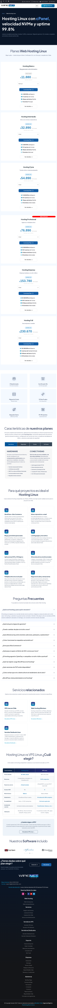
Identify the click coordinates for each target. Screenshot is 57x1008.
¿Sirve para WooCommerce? (11, 645)
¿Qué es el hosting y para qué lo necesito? (16, 609)
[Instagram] (23, 894)
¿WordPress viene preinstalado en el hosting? (17, 678)
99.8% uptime (43, 415)
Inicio (3, 13)
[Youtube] (31, 894)
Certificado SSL (43, 384)
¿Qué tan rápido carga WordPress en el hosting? (18, 662)
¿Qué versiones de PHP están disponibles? (16, 667)
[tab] (11, 444)
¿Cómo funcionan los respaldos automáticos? (17, 640)
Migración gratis (14, 399)
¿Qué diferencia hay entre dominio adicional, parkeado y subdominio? (25, 635)
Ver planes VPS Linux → (28, 832)
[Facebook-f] (28, 894)
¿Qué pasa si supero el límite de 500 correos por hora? (20, 651)
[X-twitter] (26, 894)
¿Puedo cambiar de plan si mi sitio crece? (16, 629)
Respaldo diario (14, 415)
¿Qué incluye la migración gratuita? (14, 624)
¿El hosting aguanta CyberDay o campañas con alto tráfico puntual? (25, 656)
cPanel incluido (14, 384)
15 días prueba (43, 399)
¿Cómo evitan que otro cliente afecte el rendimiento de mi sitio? (23, 672)
